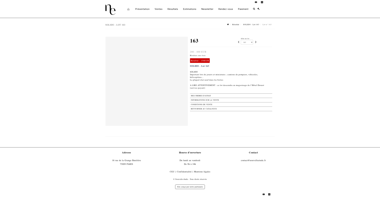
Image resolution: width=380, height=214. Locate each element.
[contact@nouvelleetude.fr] (256, 2)
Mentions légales (202, 171)
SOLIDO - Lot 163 (251, 24)
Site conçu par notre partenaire (190, 186)
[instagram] (262, 2)
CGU (172, 171)
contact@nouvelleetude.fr (253, 160)
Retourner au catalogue (204, 109)
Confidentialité (184, 171)
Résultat (235, 24)
